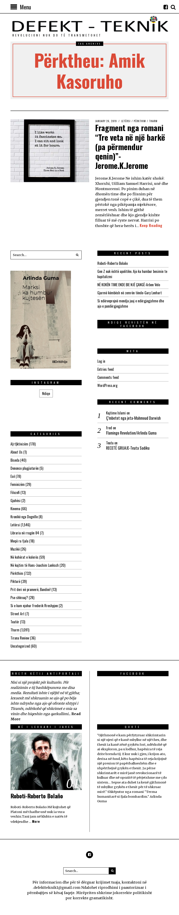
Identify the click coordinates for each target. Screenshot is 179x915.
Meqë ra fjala (19, 541)
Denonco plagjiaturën (24, 468)
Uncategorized (20, 646)
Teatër (14, 621)
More (36, 821)
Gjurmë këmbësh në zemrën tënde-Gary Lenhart (129, 292)
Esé (12, 476)
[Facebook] (165, 7)
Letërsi (126, 121)
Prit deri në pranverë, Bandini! (30, 589)
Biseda (14, 460)
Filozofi (15, 492)
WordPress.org (107, 385)
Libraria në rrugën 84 (24, 532)
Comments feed (108, 377)
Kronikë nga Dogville (24, 516)
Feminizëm (17, 484)
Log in (101, 361)
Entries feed (105, 369)
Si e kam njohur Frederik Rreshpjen (34, 605)
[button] (77, 255)
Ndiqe (46, 393)
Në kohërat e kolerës (24, 557)
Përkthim (140, 121)
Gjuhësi (15, 500)
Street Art (17, 613)
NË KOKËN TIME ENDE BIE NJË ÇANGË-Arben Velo (128, 284)
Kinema (15, 508)
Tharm (153, 121)
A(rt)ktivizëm (19, 444)
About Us (16, 452)
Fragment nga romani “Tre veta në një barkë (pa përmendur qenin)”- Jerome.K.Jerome (130, 146)
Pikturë (15, 581)
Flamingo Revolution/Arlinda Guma (131, 432)
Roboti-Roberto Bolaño (112, 263)
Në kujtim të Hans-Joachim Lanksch (34, 565)
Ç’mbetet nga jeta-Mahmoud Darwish (133, 418)
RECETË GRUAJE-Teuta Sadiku (128, 448)
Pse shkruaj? (19, 597)
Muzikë (15, 549)
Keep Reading (151, 225)
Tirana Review (19, 638)
